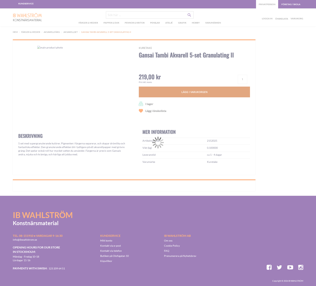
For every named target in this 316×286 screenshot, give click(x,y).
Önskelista (281, 14)
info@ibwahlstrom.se (25, 239)
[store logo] (27, 17)
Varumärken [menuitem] (213, 22)
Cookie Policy (172, 245)
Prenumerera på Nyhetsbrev (180, 255)
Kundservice (26, 3)
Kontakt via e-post (110, 245)
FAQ (166, 250)
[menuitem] (88, 23)
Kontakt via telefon (111, 250)
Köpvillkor (106, 260)
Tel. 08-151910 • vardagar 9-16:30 (38, 235)
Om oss (168, 240)
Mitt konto (106, 240)
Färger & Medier (30, 32)
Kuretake (145, 47)
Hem (15, 32)
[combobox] (150, 15)
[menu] (149, 23)
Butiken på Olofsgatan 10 (114, 255)
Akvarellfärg (52, 32)
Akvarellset (70, 32)
